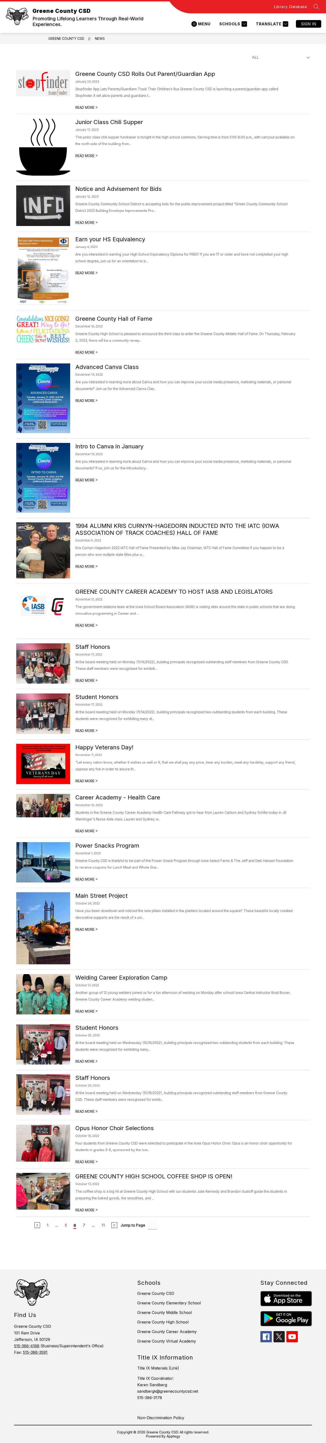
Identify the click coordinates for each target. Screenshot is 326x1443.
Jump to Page (133, 1225)
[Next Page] (114, 1225)
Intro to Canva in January (109, 446)
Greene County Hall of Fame (113, 318)
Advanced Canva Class (107, 366)
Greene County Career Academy (167, 1331)
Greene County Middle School (164, 1312)
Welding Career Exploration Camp (121, 977)
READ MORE (86, 107)
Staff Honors (92, 646)
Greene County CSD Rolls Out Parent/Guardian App (145, 73)
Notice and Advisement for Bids (118, 188)
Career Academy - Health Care (117, 797)
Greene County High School (163, 1322)
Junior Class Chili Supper (109, 122)
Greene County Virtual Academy (166, 1341)
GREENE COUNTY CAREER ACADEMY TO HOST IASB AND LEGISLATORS (174, 591)
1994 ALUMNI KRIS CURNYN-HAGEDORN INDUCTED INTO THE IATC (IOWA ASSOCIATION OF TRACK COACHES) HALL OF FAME (177, 529)
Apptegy (173, 1436)
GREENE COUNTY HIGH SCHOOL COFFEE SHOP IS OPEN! (153, 1176)
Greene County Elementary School (169, 1303)
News (100, 39)
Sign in (308, 23)
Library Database (290, 6)
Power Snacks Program (107, 845)
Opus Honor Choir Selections (114, 1128)
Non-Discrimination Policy (160, 1417)
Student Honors (96, 696)
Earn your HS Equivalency (110, 239)
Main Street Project (101, 895)
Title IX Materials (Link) (158, 1368)
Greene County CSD (66, 39)
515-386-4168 (26, 1345)
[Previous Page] (37, 1225)
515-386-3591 (35, 1352)
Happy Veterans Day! (104, 747)
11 (103, 1225)
